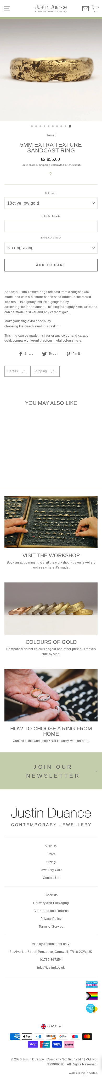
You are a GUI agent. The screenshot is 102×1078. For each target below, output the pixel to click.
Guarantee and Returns (51, 911)
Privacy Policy (51, 919)
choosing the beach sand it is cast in (31, 326)
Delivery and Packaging (51, 903)
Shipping (44, 164)
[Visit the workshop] (51, 522)
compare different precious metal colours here (47, 340)
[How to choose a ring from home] (51, 695)
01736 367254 (51, 960)
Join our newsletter (53, 771)
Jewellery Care (51, 870)
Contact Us (51, 878)
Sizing (51, 862)
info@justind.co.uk (51, 967)
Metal (50, 193)
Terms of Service (51, 926)
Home (50, 135)
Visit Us (50, 846)
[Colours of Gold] (51, 608)
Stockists (51, 895)
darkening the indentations (24, 307)
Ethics (51, 854)
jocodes (92, 1073)
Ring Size (51, 216)
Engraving (51, 237)
